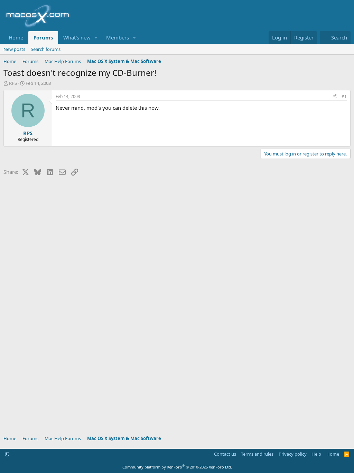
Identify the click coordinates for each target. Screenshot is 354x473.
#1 (344, 96)
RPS (13, 83)
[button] (96, 37)
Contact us (225, 454)
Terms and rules (257, 454)
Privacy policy (293, 454)
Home (16, 37)
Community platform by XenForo (177, 467)
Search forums (45, 49)
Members (117, 37)
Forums (43, 37)
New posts (14, 49)
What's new (77, 37)
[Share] (334, 97)
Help (316, 454)
